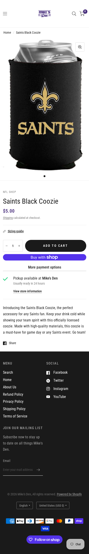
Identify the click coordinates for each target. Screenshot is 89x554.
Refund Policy (13, 394)
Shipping (8, 217)
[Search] (74, 13)
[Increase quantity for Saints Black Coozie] (19, 246)
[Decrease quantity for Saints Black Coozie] (6, 246)
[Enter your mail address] (38, 470)
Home (7, 32)
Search (8, 372)
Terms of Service (15, 416)
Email (6, 461)
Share (12, 343)
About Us (9, 387)
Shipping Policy (14, 409)
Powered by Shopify (69, 494)
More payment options (44, 267)
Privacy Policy (13, 401)
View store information (27, 291)
